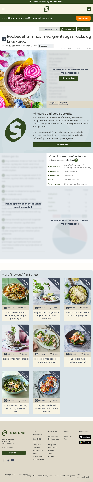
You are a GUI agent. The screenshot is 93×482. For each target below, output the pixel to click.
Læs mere (83, 18)
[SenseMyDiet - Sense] (46, 9)
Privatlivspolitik (29, 476)
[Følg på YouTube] (12, 460)
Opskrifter (36, 448)
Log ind (51, 456)
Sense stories (53, 436)
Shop (50, 453)
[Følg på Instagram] (8, 460)
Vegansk (54, 102)
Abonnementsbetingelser (64, 476)
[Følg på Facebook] (4, 460)
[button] (3, 9)
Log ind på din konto (55, 2)
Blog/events (52, 445)
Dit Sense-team (38, 459)
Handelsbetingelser (44, 476)
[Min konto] (89, 9)
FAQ (65, 439)
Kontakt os (68, 436)
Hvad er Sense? (38, 456)
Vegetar (63, 102)
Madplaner (37, 445)
